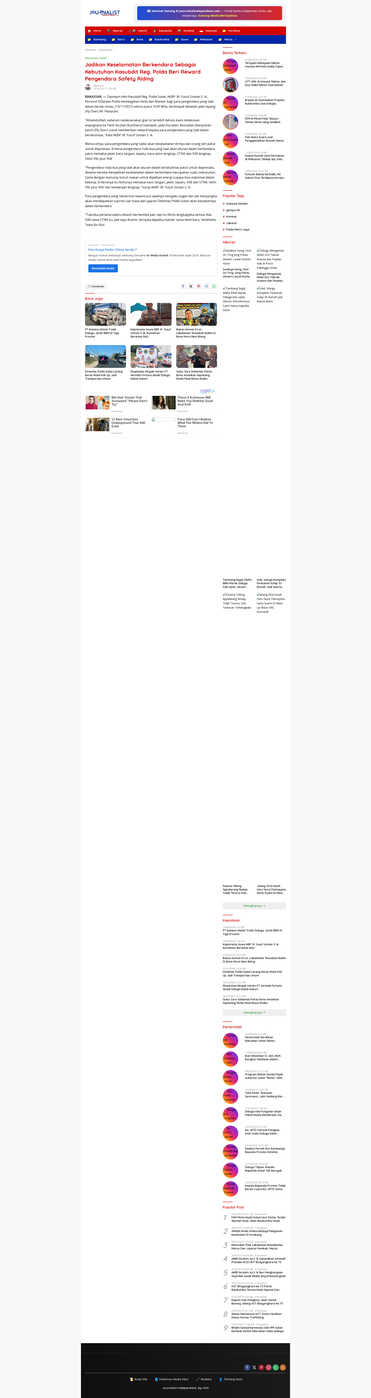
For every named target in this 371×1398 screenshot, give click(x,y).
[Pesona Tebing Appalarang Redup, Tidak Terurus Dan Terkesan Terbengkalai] (237, 737)
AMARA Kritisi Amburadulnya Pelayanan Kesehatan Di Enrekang (257, 1232)
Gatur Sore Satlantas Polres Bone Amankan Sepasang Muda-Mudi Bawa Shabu (194, 375)
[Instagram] (268, 1367)
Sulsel (102, 58)
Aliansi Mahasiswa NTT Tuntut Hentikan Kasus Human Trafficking (256, 1315)
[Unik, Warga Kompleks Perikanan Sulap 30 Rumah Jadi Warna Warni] (271, 431)
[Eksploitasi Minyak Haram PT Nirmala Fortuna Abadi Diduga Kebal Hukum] (151, 356)
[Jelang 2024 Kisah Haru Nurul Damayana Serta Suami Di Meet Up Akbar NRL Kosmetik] (271, 737)
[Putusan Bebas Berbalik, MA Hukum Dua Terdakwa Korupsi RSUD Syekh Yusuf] (230, 177)
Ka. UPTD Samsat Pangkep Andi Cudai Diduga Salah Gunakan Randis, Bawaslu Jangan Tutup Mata (262, 1131)
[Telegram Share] (206, 286)
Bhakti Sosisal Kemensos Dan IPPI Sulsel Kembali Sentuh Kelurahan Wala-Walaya (257, 1329)
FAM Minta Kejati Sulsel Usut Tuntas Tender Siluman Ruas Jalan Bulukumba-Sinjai (258, 1219)
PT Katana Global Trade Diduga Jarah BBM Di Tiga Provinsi (102, 333)
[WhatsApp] (276, 1367)
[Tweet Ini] (191, 286)
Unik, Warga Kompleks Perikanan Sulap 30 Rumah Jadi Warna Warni (271, 583)
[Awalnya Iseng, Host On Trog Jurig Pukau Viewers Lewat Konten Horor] (237, 257)
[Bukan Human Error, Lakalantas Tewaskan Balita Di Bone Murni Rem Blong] (196, 314)
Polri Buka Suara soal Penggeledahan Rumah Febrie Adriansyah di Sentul (264, 138)
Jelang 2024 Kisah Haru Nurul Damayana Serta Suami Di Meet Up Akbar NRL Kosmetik (271, 889)
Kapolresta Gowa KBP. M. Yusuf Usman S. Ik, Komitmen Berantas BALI (151, 333)
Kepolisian (91, 58)
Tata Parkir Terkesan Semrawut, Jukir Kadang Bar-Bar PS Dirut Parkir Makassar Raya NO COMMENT (264, 1094)
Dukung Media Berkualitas (217, 15)
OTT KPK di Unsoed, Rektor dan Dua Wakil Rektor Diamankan (265, 83)
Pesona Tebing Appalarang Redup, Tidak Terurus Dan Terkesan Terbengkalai (235, 889)
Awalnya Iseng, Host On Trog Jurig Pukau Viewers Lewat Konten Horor (237, 273)
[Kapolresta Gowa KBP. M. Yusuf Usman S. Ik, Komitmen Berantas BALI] (151, 314)
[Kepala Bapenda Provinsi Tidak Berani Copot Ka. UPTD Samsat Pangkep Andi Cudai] (230, 1189)
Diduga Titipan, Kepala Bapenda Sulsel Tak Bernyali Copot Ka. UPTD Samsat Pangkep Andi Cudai (263, 1168)
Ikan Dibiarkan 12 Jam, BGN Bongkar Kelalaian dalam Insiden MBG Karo (263, 1057)
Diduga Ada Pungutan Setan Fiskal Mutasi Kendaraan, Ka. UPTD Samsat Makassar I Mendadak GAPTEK (263, 1113)
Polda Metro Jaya (237, 229)
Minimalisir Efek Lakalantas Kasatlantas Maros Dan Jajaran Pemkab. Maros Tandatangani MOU (257, 1246)
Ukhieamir (98, 86)
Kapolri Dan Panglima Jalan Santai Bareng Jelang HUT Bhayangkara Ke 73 (257, 1301)
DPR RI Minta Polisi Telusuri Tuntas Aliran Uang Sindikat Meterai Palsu (262, 120)
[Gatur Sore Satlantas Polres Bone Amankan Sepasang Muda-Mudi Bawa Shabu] (196, 356)
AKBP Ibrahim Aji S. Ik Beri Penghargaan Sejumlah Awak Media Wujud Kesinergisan (258, 1274)
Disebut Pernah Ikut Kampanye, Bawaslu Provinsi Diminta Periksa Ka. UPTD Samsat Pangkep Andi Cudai (265, 1150)
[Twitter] (254, 1367)
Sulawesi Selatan (237, 203)
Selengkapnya (253, 905)
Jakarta (231, 223)
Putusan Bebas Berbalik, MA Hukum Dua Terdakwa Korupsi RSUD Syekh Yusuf (264, 176)
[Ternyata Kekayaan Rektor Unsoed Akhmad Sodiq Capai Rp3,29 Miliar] (230, 66)
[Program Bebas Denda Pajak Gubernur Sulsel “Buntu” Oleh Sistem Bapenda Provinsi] (230, 1077)
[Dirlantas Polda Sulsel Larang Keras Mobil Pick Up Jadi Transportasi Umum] (105, 356)
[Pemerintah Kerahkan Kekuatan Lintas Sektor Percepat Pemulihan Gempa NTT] (230, 1040)
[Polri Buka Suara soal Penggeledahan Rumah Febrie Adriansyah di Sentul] (230, 140)
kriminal (231, 216)
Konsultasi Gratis (103, 268)
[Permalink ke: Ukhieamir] (89, 87)
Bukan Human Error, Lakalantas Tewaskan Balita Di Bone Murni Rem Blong (196, 333)
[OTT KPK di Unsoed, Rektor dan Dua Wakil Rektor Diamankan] (230, 85)
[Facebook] (247, 1367)
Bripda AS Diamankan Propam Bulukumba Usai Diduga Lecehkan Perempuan (265, 101)
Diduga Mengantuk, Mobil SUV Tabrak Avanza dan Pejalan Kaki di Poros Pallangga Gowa (270, 277)
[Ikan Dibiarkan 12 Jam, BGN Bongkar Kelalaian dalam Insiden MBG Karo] (230, 1059)
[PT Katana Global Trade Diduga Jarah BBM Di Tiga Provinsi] (105, 314)
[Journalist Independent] (106, 13)
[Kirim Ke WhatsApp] (214, 286)
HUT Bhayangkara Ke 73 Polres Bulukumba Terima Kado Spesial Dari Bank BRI (255, 1288)
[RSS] (283, 1367)
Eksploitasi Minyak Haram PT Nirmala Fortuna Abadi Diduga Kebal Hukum (150, 375)
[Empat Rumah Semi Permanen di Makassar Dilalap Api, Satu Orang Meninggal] (230, 159)
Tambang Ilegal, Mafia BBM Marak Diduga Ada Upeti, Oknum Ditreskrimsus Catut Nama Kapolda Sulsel (237, 583)
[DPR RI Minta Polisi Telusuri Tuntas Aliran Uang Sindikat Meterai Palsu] (230, 122)
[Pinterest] (261, 1367)
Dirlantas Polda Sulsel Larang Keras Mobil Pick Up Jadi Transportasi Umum (104, 375)
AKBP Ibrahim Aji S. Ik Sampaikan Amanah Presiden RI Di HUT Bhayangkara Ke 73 (258, 1260)
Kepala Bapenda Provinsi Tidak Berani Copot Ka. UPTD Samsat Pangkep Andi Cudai (265, 1187)
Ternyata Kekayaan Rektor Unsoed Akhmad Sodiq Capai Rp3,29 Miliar (264, 64)
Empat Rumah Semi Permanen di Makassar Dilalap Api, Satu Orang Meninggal (264, 157)
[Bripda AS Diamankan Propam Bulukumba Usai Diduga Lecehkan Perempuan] (230, 103)
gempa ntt (233, 210)
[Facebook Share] (183, 286)
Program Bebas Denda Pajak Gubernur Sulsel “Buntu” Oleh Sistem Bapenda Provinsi (264, 1076)
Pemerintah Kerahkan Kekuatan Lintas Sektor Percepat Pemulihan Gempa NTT (263, 1039)
